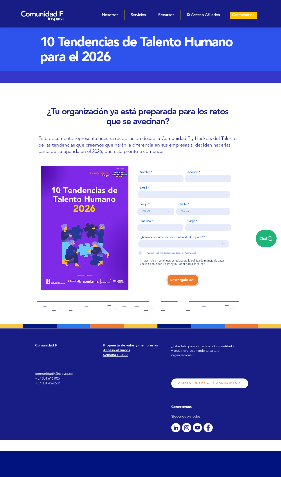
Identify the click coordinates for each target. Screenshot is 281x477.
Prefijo (144, 204)
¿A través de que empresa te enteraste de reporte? (172, 237)
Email (143, 187)
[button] (110, 15)
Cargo (191, 220)
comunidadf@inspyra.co (54, 373)
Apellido (192, 171)
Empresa (145, 220)
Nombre (145, 171)
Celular (182, 204)
